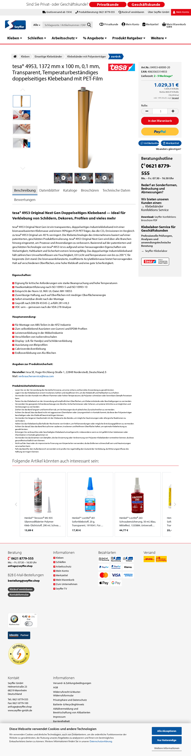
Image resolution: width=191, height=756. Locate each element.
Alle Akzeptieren (166, 731)
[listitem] (43, 504)
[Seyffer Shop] (15, 24)
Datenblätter (49, 190)
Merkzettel (152, 24)
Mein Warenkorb (65, 579)
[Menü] (35, 615)
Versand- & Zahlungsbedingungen (72, 683)
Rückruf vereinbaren (133, 12)
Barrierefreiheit (61, 721)
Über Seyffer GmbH (158, 12)
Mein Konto (132, 24)
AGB (55, 687)
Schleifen (35, 38)
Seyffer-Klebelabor (156, 251)
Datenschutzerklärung (101, 741)
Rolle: (144, 105)
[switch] (28, 623)
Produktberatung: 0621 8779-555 (97, 12)
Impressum (59, 716)
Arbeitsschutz (63, 38)
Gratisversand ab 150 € (59, 12)
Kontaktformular (19, 594)
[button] (146, 111)
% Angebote (93, 38)
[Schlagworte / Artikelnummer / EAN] (89, 25)
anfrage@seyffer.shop (20, 706)
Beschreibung (25, 190)
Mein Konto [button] (182, 12)
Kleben (13, 38)
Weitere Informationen (166, 748)
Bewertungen (24, 199)
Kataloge (70, 190)
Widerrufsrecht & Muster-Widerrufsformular (67, 693)
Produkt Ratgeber (127, 38)
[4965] (84, 127)
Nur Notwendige (166, 740)
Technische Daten (116, 190)
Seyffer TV (61, 588)
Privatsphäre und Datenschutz (70, 700)
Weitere (157, 38)
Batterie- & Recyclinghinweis (68, 704)
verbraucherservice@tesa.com (36, 376)
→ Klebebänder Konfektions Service (155, 208)
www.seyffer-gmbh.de (20, 710)
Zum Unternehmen (66, 584)
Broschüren (90, 190)
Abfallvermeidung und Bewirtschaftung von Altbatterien (71, 710)
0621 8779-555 (22, 558)
